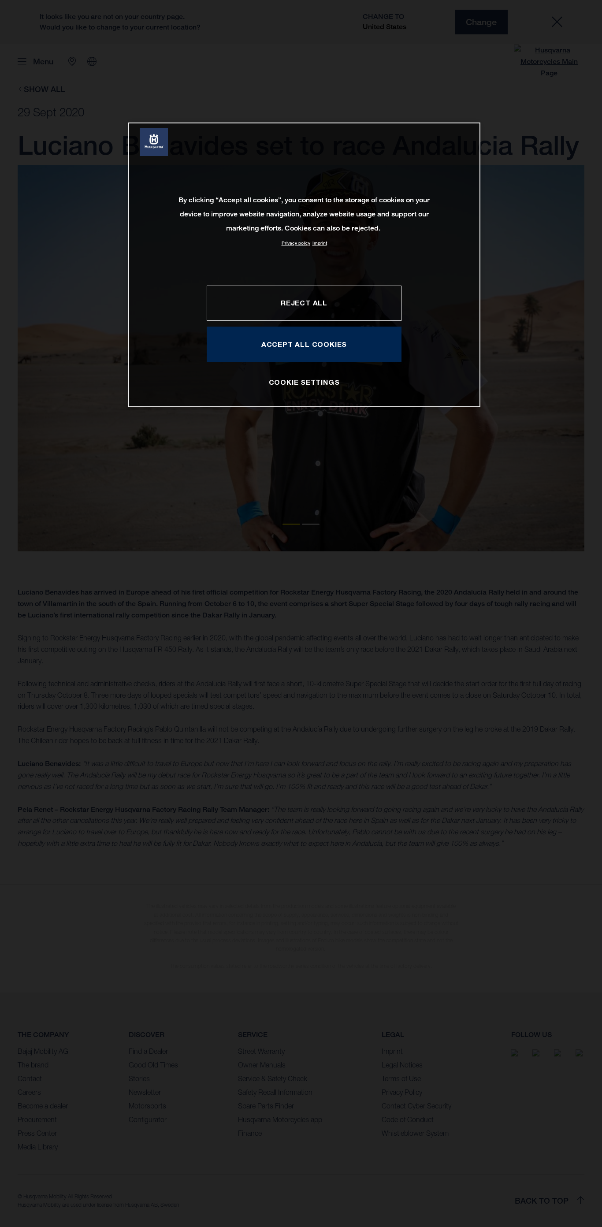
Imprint (319, 243)
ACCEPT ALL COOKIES (304, 344)
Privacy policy (296, 243)
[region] (304, 265)
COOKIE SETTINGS (304, 382)
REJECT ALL (304, 303)
